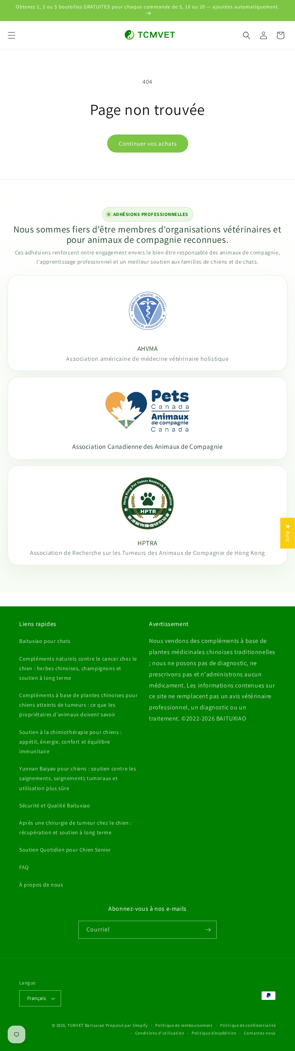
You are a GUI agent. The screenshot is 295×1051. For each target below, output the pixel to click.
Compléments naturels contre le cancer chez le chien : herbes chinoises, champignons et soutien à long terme (78, 668)
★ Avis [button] (288, 533)
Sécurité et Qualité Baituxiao (54, 805)
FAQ (24, 867)
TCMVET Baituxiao (86, 1025)
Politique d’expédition (214, 1033)
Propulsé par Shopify (127, 1025)
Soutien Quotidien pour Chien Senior (65, 849)
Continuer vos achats (148, 143)
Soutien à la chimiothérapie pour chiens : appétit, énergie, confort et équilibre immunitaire (70, 742)
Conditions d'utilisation (159, 1033)
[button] (11, 35)
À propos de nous (41, 884)
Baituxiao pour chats (45, 641)
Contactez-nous (260, 1033)
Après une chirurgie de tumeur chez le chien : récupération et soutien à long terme (75, 827)
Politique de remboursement (183, 1025)
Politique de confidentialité (248, 1025)
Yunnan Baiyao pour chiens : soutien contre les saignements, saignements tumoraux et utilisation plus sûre (77, 778)
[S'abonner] (207, 930)
